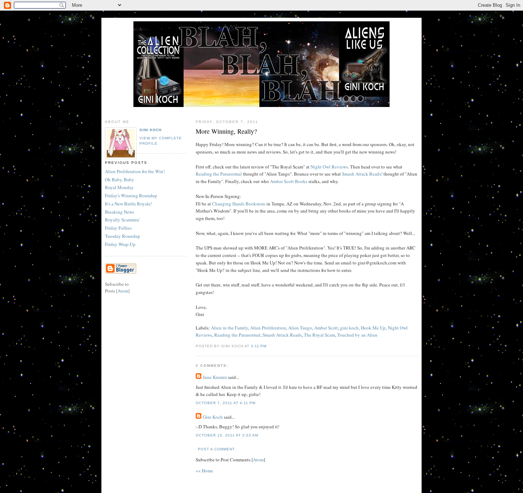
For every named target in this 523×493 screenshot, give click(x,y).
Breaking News (119, 212)
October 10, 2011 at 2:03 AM (227, 435)
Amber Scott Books (288, 181)
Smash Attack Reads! (362, 174)
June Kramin (215, 377)
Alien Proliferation (268, 328)
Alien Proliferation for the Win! (135, 171)
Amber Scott (326, 328)
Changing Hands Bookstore (238, 203)
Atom (258, 459)
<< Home (204, 470)
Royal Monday (119, 187)
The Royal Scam (319, 335)
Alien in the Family (229, 328)
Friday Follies (118, 228)
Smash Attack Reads (282, 335)
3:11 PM (258, 346)
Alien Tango (300, 328)
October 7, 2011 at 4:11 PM (225, 403)
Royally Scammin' (122, 219)
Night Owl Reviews (329, 167)
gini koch (349, 328)
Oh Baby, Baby (119, 179)
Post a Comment (216, 449)
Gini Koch (213, 417)
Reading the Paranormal (219, 174)
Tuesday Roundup (122, 236)
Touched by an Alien (357, 335)
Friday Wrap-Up (120, 244)
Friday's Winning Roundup (131, 195)
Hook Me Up (373, 328)
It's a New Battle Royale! (128, 203)
